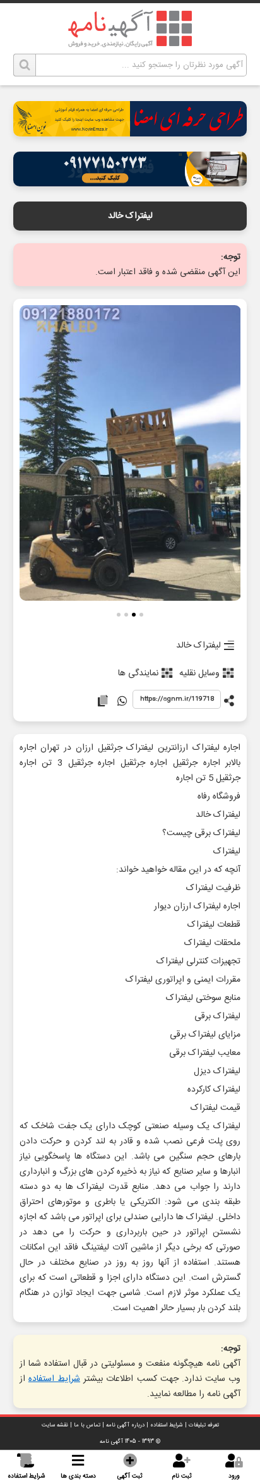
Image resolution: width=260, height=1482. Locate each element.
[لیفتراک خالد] (130, 454)
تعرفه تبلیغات (204, 1425)
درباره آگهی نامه (125, 1425)
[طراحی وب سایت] (130, 183)
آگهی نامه (111, 1441)
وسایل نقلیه (199, 673)
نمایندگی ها (138, 673)
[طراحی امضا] (130, 133)
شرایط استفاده (54, 1379)
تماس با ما (87, 1425)
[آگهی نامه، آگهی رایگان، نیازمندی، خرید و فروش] (130, 28)
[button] (141, 616)
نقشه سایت (55, 1425)
